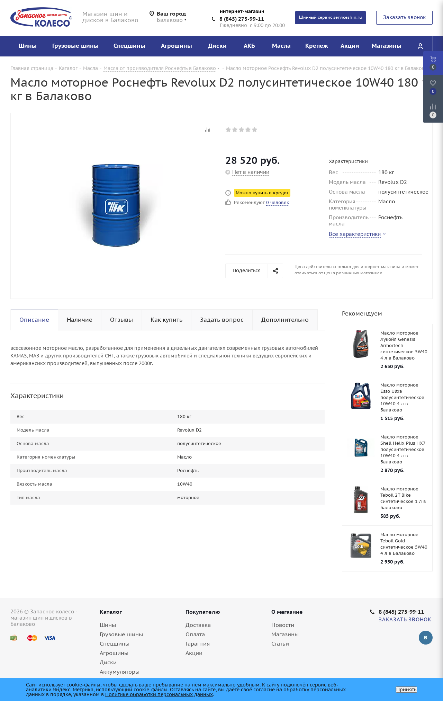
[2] (235, 129)
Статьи (280, 643)
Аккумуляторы (119, 671)
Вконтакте (426, 638)
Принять (406, 689)
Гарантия (198, 643)
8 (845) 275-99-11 (241, 19)
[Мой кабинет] (420, 46)
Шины (108, 624)
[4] (248, 129)
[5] (255, 129)
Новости (282, 624)
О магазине (287, 611)
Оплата (195, 634)
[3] (241, 129)
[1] (228, 129)
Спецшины (114, 643)
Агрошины (114, 652)
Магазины (285, 634)
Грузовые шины (121, 634)
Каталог (111, 611)
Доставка (198, 624)
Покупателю (203, 611)
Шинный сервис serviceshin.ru (330, 17)
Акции (194, 652)
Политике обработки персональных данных (159, 694)
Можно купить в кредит (262, 193)
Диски (108, 662)
